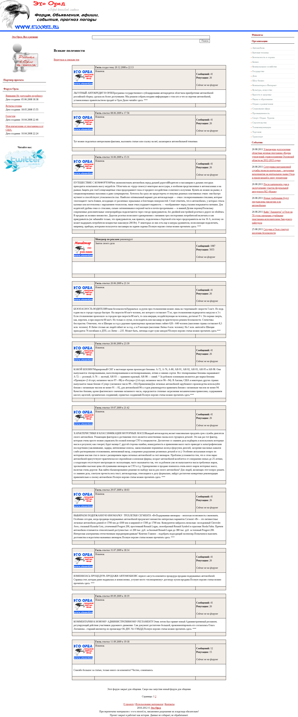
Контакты (170, 704)
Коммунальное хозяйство (264, 66)
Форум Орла (11, 88)
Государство (258, 71)
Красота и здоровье (261, 94)
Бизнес (255, 62)
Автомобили (258, 48)
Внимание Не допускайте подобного (24, 95)
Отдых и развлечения (262, 104)
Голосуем (10, 116)
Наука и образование (262, 99)
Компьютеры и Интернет (264, 85)
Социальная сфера (261, 108)
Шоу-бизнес (258, 80)
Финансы (257, 34)
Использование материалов (149, 704)
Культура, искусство (262, 90)
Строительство (259, 122)
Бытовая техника (260, 52)
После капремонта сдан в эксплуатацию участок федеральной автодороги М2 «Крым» (270, 188)
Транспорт (257, 136)
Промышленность (261, 113)
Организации (259, 41)
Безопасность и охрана (263, 57)
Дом (254, 76)
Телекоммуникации (261, 127)
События (257, 142)
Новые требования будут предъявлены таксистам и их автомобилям (270, 202)
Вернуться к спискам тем (66, 59)
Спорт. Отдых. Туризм (263, 118)
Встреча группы (14, 106)
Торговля (256, 132)
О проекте (128, 704)
